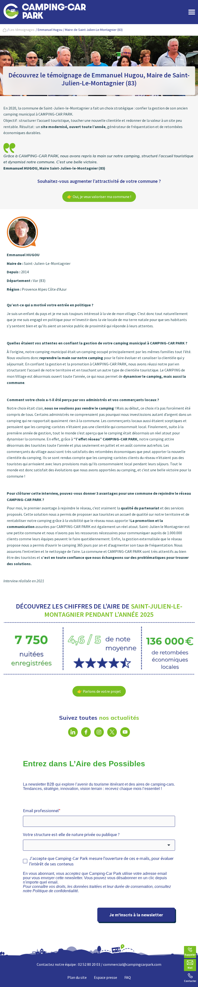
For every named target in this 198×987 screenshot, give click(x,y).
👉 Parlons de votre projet (99, 691)
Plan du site (77, 977)
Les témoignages (22, 29)
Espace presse (105, 977)
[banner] (44, 12)
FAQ (127, 977)
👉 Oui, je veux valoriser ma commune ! (99, 196)
